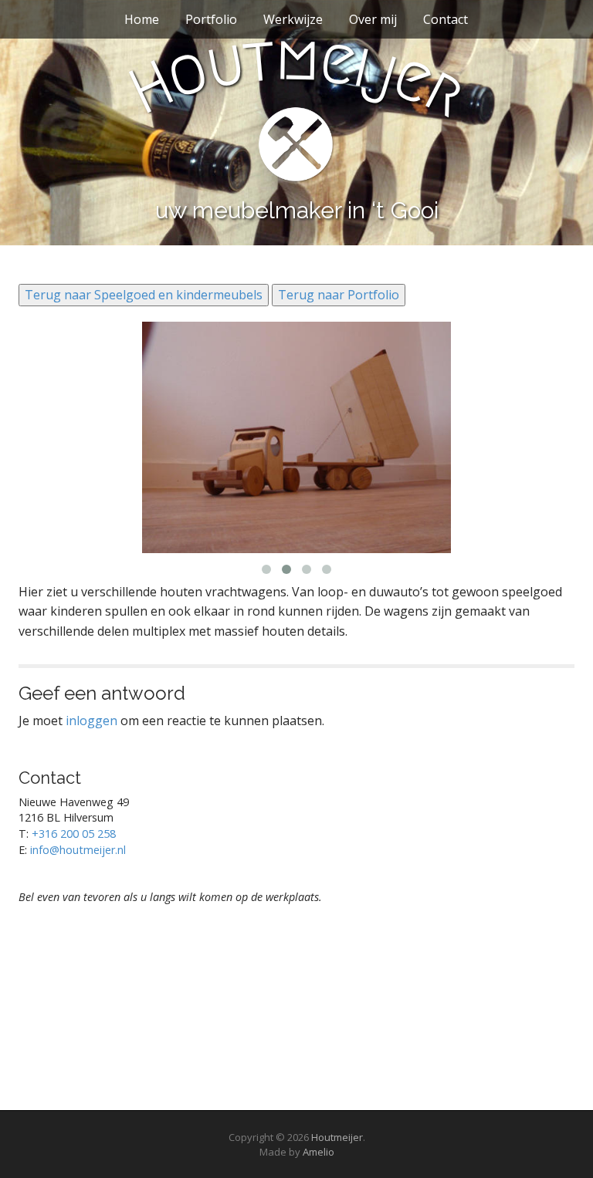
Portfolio (211, 19)
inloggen (91, 720)
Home (141, 19)
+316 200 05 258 (74, 833)
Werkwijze (293, 19)
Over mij (373, 19)
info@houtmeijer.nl (78, 849)
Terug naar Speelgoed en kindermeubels (144, 294)
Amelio (318, 1152)
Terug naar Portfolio (338, 294)
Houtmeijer (337, 1137)
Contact (445, 19)
